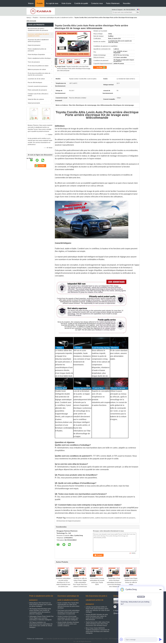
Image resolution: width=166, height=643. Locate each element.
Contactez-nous (97, 3)
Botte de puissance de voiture (37, 69)
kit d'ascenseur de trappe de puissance (69, 521)
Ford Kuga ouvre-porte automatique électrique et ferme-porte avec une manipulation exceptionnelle (68, 612)
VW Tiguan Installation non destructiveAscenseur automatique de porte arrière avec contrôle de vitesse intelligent (41, 624)
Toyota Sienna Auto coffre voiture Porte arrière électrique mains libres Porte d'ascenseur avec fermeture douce (98, 623)
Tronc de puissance (34, 62)
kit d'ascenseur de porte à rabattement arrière (80, 518)
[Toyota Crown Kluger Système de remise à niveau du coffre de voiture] (131, 571)
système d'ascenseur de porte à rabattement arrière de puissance (115, 518)
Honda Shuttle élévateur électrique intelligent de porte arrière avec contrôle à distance (68, 623)
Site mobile (118, 613)
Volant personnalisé (34, 103)
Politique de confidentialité (35, 638)
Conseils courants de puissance (37, 86)
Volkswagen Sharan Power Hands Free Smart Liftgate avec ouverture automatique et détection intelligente (41, 618)
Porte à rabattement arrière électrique (39, 58)
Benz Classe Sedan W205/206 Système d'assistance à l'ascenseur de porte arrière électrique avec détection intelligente (97, 630)
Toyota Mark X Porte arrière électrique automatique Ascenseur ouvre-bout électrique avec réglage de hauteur (114, 583)
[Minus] (160, 589)
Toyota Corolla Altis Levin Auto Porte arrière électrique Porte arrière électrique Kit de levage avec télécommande (73, 68)
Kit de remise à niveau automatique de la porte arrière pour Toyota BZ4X (97, 581)
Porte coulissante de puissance (37, 90)
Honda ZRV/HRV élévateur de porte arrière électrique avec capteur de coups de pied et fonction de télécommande (97, 617)
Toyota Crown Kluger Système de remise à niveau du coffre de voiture (131, 581)
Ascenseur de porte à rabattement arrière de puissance (38, 40)
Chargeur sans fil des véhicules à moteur (38, 94)
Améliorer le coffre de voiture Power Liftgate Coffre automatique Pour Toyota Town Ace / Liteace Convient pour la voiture (80, 583)
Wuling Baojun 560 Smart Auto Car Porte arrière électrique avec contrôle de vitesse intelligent (40, 604)
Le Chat (100, 67)
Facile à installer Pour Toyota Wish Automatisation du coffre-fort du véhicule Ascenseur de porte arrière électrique (68, 605)
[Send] (160, 639)
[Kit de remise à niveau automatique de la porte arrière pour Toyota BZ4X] (97, 571)
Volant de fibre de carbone (36, 99)
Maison (31, 3)
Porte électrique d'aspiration (36, 54)
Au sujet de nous (52, 3)
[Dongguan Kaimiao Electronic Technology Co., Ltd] (41, 11)
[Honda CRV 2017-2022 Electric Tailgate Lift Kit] (73, 43)
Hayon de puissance (34, 45)
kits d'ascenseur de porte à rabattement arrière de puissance (38, 29)
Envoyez (118, 602)
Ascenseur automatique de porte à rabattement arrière (56, 17)
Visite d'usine (66, 3)
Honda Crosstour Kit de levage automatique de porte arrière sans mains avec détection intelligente (68, 618)
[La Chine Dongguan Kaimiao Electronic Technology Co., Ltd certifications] (34, 113)
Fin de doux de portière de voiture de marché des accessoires (39, 74)
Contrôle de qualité (81, 3)
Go (138, 12)
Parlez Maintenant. (113, 3)
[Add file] (121, 639)
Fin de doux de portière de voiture (38, 66)
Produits (40, 3)
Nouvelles (126, 3)
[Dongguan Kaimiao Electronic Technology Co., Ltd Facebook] (114, 607)
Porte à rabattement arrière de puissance (37, 50)
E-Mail (115, 610)
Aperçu (29, 17)
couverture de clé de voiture (36, 79)
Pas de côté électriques (35, 82)
